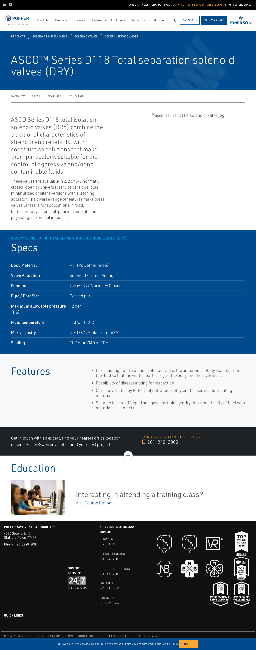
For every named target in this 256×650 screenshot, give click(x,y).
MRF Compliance (148, 635)
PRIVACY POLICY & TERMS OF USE (25, 635)
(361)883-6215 (109, 543)
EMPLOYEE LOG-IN (123, 635)
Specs (36, 96)
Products (18, 36)
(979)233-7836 (109, 588)
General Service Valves (121, 36)
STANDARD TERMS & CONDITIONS (72, 635)
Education (76, 96)
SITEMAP (102, 635)
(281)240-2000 (26, 544)
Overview (18, 96)
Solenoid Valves (86, 36)
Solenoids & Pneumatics (50, 36)
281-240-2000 (162, 442)
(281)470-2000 (109, 574)
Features (54, 96)
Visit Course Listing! (94, 502)
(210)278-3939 (109, 603)
